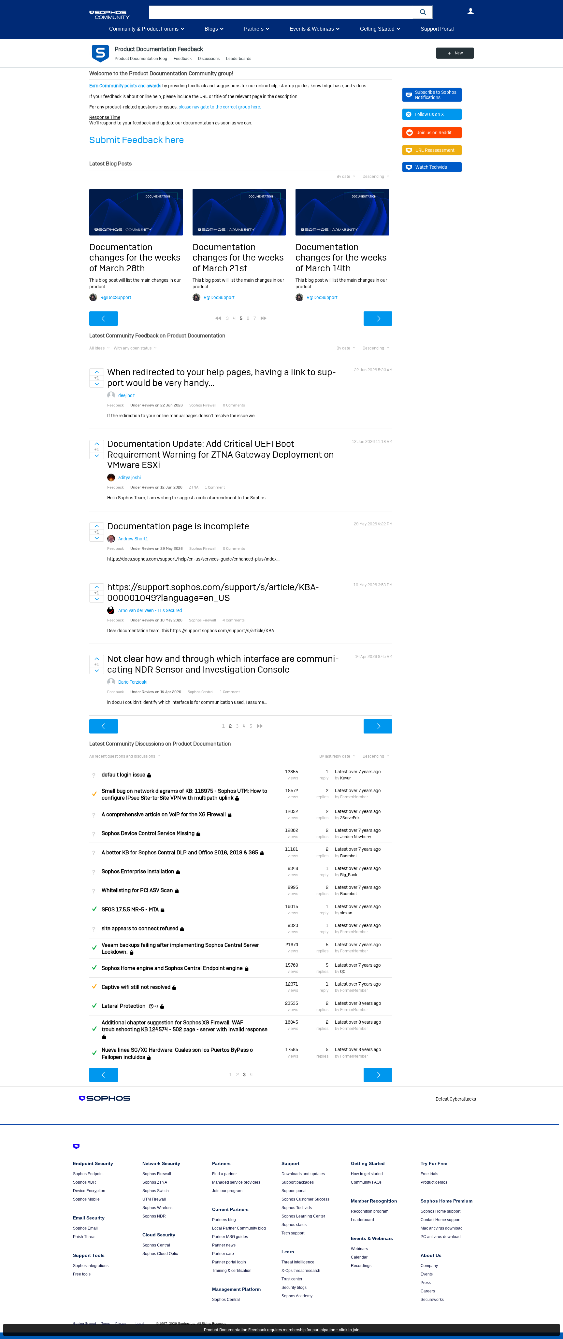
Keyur (345, 778)
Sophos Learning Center (303, 1216)
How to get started (367, 1174)
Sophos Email (85, 1228)
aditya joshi (129, 477)
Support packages (298, 1182)
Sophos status (294, 1224)
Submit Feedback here (136, 140)
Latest (358, 772)
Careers (428, 1291)
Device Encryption (89, 1191)
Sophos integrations (90, 1265)
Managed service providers (236, 1182)
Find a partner (224, 1174)
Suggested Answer (94, 794)
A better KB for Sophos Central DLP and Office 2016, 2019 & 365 (180, 852)
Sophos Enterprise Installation (138, 871)
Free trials (429, 1174)
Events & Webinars (312, 29)
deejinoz (126, 395)
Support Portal (437, 29)
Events (427, 1274)
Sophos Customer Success (305, 1199)
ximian (346, 913)
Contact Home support (440, 1220)
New (459, 53)
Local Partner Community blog (239, 1228)
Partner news (224, 1245)
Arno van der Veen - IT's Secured (150, 610)
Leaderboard (362, 1220)
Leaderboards (238, 58)
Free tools (82, 1274)
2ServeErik (349, 817)
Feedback (183, 58)
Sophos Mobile (86, 1199)
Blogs (211, 29)
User (470, 11)
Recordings (361, 1265)
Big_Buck (348, 874)
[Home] (117, 14)
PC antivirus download (441, 1236)
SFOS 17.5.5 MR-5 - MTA (130, 909)
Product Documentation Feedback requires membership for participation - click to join (281, 1329)
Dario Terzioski (132, 682)
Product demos (434, 1182)
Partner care (223, 1253)
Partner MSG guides (230, 1236)
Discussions (209, 58)
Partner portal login (229, 1262)
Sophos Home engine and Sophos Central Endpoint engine (172, 968)
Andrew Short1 (133, 539)
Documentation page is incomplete (178, 526)
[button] (423, 12)
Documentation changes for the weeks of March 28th (134, 257)
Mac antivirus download (442, 1228)
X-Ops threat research (301, 1270)
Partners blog (224, 1220)
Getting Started (377, 29)
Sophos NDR (154, 1216)
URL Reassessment (435, 150)
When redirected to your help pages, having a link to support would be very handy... (221, 377)
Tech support (293, 1233)
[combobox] (281, 12)
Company (429, 1265)
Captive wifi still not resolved (136, 987)
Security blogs (294, 1287)
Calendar (359, 1257)
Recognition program (369, 1211)
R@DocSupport (115, 297)
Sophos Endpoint (88, 1174)
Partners (254, 29)
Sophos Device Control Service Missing (148, 833)
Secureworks (432, 1299)
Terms (105, 1323)
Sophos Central (156, 1245)
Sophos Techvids (297, 1207)
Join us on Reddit (434, 132)
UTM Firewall (154, 1199)
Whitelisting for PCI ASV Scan (137, 890)
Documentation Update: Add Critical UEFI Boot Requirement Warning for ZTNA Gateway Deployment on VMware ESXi (220, 454)
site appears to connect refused (140, 928)
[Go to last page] (263, 318)
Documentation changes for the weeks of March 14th (341, 257)
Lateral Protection (124, 1006)
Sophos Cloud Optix (160, 1253)
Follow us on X (429, 114)
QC (342, 971)
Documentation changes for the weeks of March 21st (238, 257)
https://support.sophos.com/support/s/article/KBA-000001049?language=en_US (213, 592)
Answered (94, 909)
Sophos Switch (155, 1191)
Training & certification (232, 1270)
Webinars (359, 1248)
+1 (156, 1006)
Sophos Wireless (157, 1207)
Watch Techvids (431, 167)
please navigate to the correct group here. (220, 107)
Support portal (294, 1191)
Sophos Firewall (156, 1174)
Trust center (292, 1279)
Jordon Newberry (355, 836)
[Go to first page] (218, 318)
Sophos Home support (440, 1211)
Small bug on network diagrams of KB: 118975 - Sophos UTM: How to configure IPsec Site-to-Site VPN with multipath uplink (184, 794)
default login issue (123, 774)
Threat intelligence (298, 1262)
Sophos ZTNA (154, 1182)
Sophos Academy (297, 1296)
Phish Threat (84, 1236)
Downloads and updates (303, 1174)
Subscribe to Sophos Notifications (435, 94)
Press (426, 1282)
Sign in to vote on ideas (97, 372)
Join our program (227, 1191)
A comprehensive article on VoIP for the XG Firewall (164, 814)
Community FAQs (366, 1182)
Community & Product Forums (144, 29)
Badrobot (348, 856)
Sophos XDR (84, 1182)
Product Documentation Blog (141, 58)
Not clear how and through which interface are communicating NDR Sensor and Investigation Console (223, 664)
